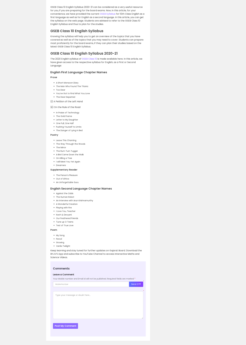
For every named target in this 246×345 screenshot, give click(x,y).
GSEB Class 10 (89, 58)
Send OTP (136, 284)
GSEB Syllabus (107, 14)
